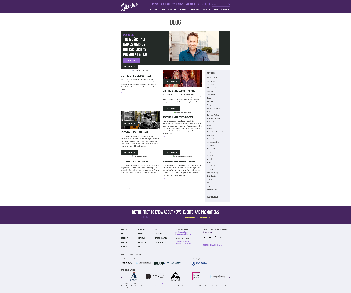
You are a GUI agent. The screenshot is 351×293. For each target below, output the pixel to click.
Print (209, 162)
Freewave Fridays (213, 115)
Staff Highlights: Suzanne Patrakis (179, 90)
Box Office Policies (160, 242)
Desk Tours (211, 101)
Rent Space (195, 9)
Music (209, 152)
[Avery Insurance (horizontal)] (154, 276)
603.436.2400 (207, 232)
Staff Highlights (129, 67)
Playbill (209, 159)
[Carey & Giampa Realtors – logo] (143, 263)
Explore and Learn (213, 108)
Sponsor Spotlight (213, 172)
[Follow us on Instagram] (209, 4)
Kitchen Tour (211, 139)
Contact (180, 4)
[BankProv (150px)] (196, 276)
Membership (172, 9)
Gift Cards (155, 4)
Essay (209, 105)
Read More (131, 60)
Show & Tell (211, 166)
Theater (209, 179)
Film (208, 111)
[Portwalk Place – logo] (175, 262)
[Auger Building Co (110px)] (175, 276)
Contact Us (158, 234)
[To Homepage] (133, 7)
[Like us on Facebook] (205, 4)
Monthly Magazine (213, 149)
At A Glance (211, 81)
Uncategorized (128, 35)
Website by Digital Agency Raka (212, 245)
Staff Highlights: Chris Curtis (134, 161)
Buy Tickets (124, 230)
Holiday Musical (212, 122)
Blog (162, 4)
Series (162, 9)
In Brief (209, 128)
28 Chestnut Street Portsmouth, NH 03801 (183, 233)
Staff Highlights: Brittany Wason (178, 117)
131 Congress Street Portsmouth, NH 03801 (183, 242)
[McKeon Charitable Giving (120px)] (127, 262)
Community (225, 9)
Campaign (210, 84)
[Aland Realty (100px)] (133, 276)
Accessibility (142, 242)
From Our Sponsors (214, 118)
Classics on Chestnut (214, 88)
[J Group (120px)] (159, 263)
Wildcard (210, 183)
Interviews (210, 135)
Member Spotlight (213, 142)
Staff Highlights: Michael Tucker (136, 75)
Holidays (210, 125)
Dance (209, 98)
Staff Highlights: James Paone (134, 132)
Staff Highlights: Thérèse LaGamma (179, 161)
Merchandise (142, 230)
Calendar (153, 9)
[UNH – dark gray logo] (199, 263)
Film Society (184, 9)
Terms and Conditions (162, 284)
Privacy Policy (151, 284)
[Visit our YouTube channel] (202, 4)
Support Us (206, 9)
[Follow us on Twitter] (198, 4)
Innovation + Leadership (215, 132)
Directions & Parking (161, 238)
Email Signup (171, 4)
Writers (209, 186)
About (215, 9)
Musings (210, 155)
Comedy (210, 91)
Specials (210, 169)
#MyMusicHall (212, 78)
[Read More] (124, 92)
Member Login (190, 4)
